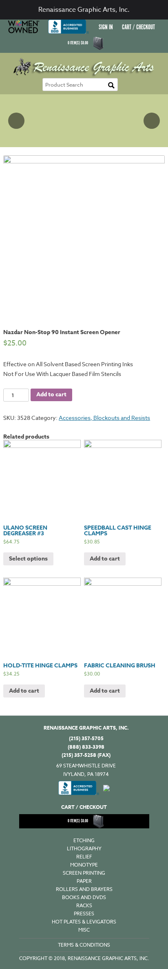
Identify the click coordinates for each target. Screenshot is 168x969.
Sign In (106, 27)
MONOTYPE (84, 864)
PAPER (84, 881)
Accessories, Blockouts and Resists (104, 417)
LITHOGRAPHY (84, 848)
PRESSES (84, 913)
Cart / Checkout (138, 27)
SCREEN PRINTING (84, 872)
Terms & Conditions (84, 944)
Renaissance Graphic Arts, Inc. (84, 10)
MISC (84, 929)
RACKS (84, 905)
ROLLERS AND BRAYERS (84, 889)
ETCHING (84, 840)
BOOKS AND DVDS (84, 897)
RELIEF (84, 856)
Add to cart (51, 394)
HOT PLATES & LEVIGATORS (84, 921)
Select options (28, 558)
